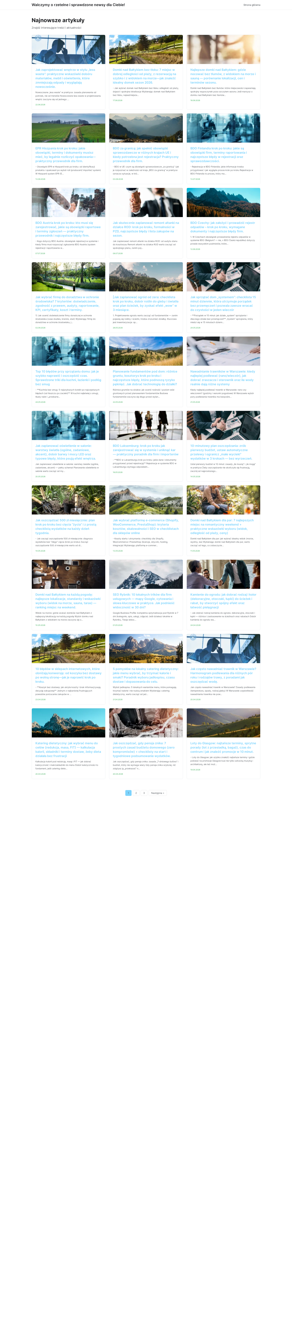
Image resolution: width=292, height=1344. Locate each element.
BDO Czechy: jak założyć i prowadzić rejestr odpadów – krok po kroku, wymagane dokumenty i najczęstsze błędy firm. (222, 227)
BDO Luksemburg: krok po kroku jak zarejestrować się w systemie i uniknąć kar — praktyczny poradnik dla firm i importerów (146, 450)
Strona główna (251, 4)
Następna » (157, 792)
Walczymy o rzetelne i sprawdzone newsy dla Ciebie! (78, 5)
